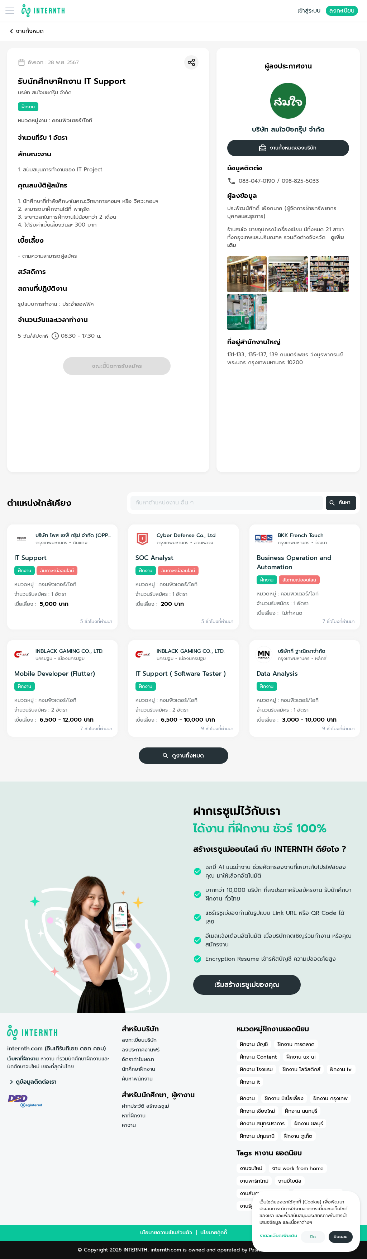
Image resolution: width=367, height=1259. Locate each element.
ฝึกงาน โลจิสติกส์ (301, 1069)
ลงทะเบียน (341, 10)
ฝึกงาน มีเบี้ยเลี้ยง (284, 1098)
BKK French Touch (301, 535)
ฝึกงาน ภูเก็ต (298, 1136)
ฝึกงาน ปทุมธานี (257, 1136)
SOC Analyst (154, 557)
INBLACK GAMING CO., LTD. (69, 651)
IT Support (30, 557)
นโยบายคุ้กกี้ (213, 1232)
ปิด (313, 1237)
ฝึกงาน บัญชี (254, 1044)
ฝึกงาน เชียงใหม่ (257, 1111)
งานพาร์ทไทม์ (254, 1181)
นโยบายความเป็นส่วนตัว (166, 1232)
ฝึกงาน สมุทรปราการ (262, 1123)
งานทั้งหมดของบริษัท (293, 148)
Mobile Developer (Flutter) (54, 673)
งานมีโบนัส (289, 1181)
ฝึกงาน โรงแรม (256, 1069)
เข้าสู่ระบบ (308, 10)
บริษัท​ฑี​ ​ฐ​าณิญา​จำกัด (301, 651)
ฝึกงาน (247, 1098)
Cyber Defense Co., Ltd (186, 535)
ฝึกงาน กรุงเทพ (330, 1098)
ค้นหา (345, 502)
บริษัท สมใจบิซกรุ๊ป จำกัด (288, 129)
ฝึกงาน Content (258, 1057)
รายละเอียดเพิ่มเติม (278, 1235)
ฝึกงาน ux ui (301, 1057)
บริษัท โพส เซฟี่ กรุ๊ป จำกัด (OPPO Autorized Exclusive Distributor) (73, 535)
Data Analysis (277, 673)
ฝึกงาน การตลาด (296, 1044)
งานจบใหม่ (251, 1168)
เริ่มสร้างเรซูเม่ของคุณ (247, 984)
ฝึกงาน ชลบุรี (308, 1123)
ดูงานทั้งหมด (188, 755)
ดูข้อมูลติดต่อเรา (36, 1082)
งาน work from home (298, 1168)
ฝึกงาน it (250, 1082)
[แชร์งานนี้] (191, 62)
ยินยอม (341, 1237)
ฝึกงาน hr (341, 1069)
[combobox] (226, 503)
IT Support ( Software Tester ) (180, 673)
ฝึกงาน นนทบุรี (301, 1111)
